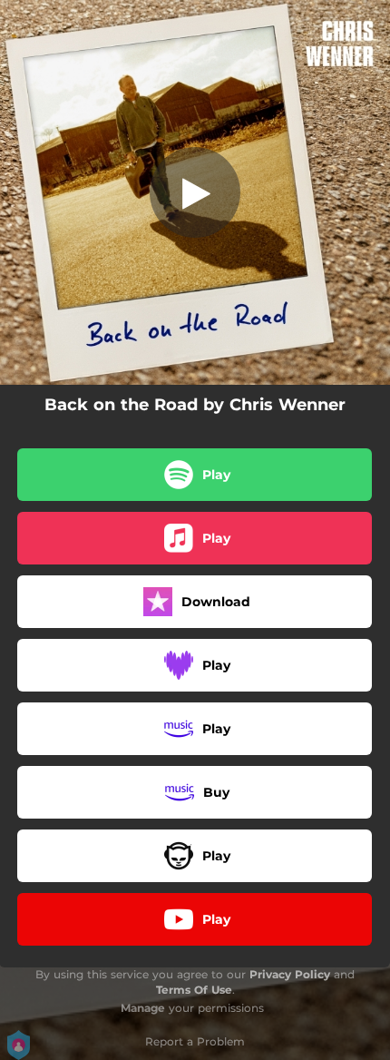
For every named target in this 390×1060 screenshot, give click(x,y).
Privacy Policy (289, 974)
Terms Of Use (194, 989)
